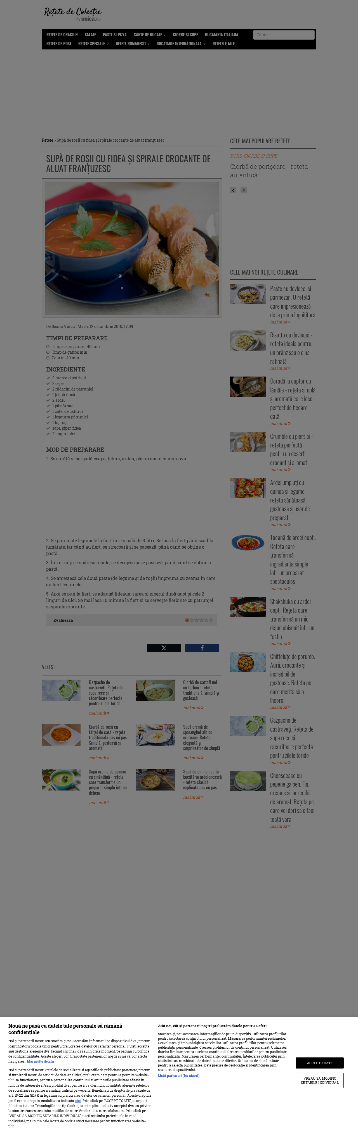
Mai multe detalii (40, 1061)
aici (78, 1100)
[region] (179, 1077)
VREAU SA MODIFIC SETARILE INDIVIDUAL (319, 1080)
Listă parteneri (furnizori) (178, 1075)
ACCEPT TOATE (320, 1063)
